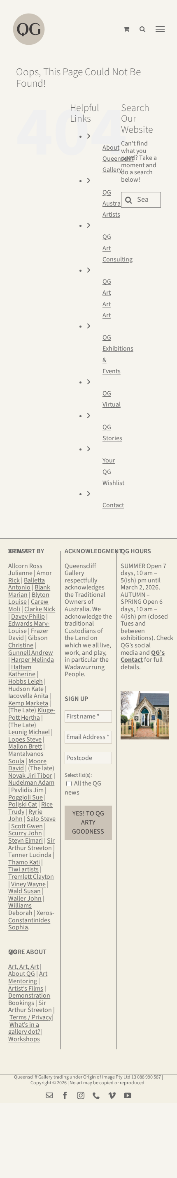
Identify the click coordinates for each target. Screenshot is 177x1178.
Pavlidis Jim (27, 790)
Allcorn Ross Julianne (25, 569)
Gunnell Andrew (30, 652)
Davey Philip (28, 616)
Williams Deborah (20, 909)
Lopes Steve (25, 739)
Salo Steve (41, 818)
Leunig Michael (29, 732)
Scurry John (25, 833)
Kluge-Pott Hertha (31, 714)
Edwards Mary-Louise (28, 627)
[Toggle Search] (142, 29)
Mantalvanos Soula (26, 757)
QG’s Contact (143, 656)
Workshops (24, 1039)
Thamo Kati (24, 862)
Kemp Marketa (28, 703)
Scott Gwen (27, 826)
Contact (113, 505)
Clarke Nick (39, 609)
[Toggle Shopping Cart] (126, 29)
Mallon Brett (25, 746)
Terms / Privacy (30, 1017)
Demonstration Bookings (29, 999)
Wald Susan (24, 891)
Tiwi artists (23, 869)
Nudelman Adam (31, 782)
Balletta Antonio (26, 584)
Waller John (25, 898)
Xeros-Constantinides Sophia (31, 920)
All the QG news (83, 788)
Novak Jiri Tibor (30, 775)
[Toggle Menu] (160, 29)
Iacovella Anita (28, 695)
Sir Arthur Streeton (31, 844)
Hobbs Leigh (25, 681)
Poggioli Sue (25, 797)
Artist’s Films (25, 988)
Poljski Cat (22, 804)
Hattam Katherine (21, 671)
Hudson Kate (26, 688)
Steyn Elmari (25, 840)
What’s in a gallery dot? (24, 1028)
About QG (21, 973)
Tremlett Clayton (31, 876)
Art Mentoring (27, 977)
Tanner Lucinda (29, 854)
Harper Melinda (32, 659)
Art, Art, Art (23, 966)
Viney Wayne (28, 884)
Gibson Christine (28, 641)
